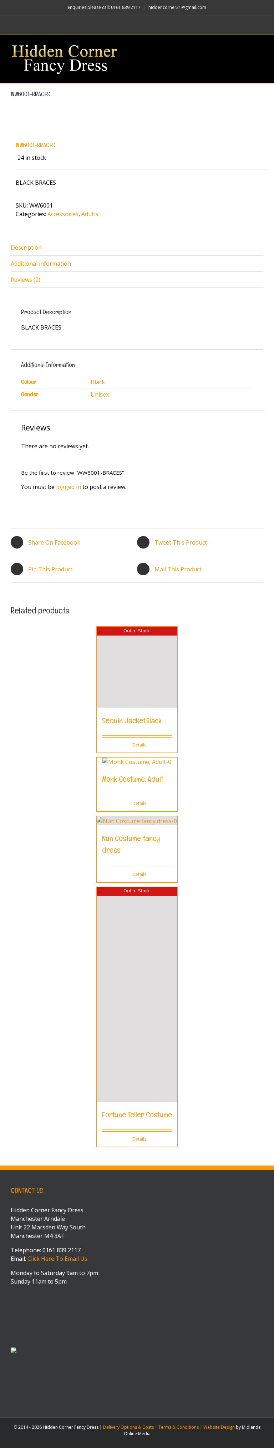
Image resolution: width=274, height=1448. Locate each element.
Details (139, 745)
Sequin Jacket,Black (132, 720)
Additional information (41, 263)
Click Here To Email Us (57, 1259)
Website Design (219, 1427)
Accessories (62, 214)
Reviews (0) (25, 280)
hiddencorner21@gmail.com (177, 7)
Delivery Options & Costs (128, 1427)
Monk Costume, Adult (132, 779)
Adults (89, 214)
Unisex (100, 394)
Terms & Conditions (178, 1427)
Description (26, 247)
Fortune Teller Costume (137, 1115)
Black (98, 382)
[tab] (137, 248)
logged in (68, 487)
